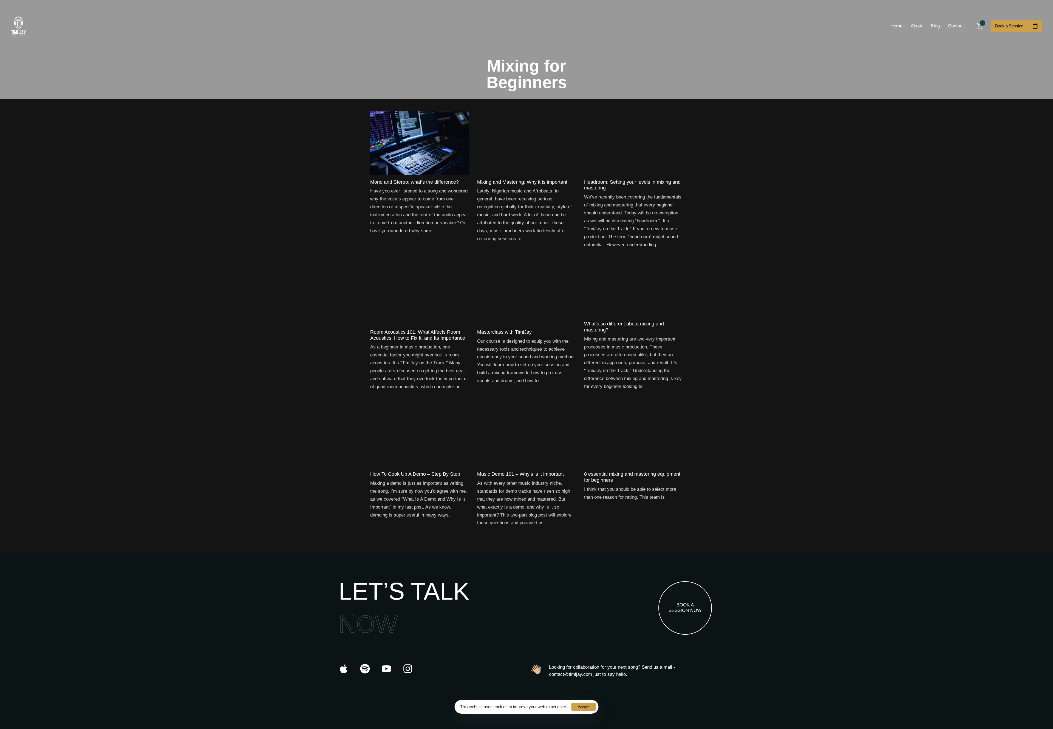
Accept (584, 707)
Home (896, 26)
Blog (935, 26)
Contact (956, 26)
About (916, 26)
